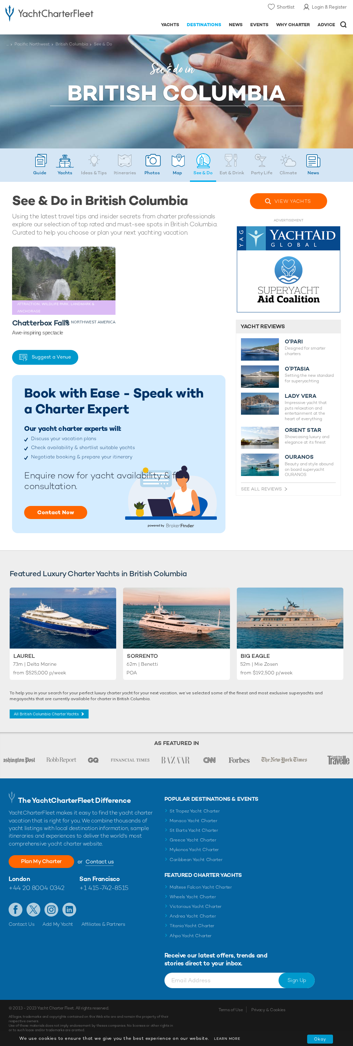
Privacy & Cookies (268, 1010)
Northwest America (93, 322)
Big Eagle (255, 656)
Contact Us (21, 924)
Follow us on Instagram (51, 909)
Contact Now (55, 512)
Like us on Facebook (15, 909)
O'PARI (294, 342)
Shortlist (285, 7)
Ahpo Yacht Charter (191, 936)
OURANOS (299, 457)
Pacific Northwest (32, 44)
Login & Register (329, 7)
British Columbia (72, 44)
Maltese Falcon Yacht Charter (201, 887)
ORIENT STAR (303, 430)
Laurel (24, 656)
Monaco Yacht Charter (194, 821)
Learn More (227, 1038)
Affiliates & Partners (103, 924)
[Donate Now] (288, 269)
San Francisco (99, 879)
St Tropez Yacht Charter (195, 811)
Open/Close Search (343, 24)
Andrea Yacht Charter (193, 916)
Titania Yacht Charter (192, 926)
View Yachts (292, 201)
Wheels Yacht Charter (193, 897)
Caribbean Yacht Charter (196, 859)
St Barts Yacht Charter (194, 830)
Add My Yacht (57, 924)
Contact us (99, 861)
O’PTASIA (297, 369)
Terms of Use (231, 1010)
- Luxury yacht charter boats (49, 12)
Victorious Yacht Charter (196, 906)
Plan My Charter (41, 861)
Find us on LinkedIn (69, 909)
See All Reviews (261, 489)
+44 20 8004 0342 (36, 888)
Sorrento (142, 656)
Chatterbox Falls (40, 322)
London (19, 879)
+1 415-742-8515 (103, 888)
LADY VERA (300, 396)
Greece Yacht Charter (193, 840)
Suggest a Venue (51, 357)
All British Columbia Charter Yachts (46, 714)
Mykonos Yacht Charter (194, 849)
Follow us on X (33, 909)
